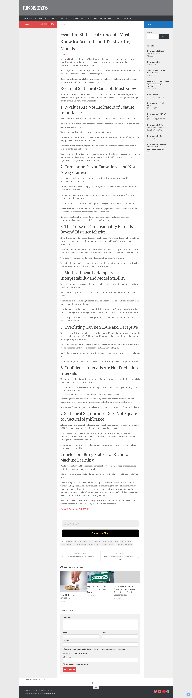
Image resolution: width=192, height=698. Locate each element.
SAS (82, 18)
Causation (69, 541)
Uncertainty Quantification (124, 544)
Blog (62, 24)
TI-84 (75, 18)
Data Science (97, 541)
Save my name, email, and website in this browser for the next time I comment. (95, 649)
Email (104, 632)
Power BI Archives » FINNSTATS (74, 509)
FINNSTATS (35, 8)
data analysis (87, 541)
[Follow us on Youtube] (49, 24)
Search (149, 32)
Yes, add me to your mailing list (77, 664)
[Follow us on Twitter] (41, 24)
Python (52, 18)
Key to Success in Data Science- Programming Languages (96, 589)
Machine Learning (66, 544)
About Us (127, 18)
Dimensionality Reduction (110, 541)
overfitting (104, 544)
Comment (67, 617)
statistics (112, 544)
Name (65, 632)
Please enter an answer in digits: (75, 653)
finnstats (67, 54)
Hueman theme (50, 693)
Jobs (95, 18)
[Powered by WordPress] (31, 693)
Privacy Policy (96, 683)
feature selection (125, 541)
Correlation (77, 541)
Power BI (42, 18)
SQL (89, 18)
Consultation (105, 18)
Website (66, 640)
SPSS (61, 18)
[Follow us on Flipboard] (45, 24)
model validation (94, 544)
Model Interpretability (80, 544)
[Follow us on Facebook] (52, 24)
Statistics (26, 18)
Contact (117, 18)
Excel (68, 18)
